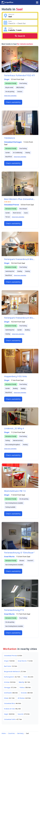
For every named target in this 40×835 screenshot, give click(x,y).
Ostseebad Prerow (11, 205)
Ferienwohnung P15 (14, 610)
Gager (6, 714)
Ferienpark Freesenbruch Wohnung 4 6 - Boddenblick (20, 259)
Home (4, 733)
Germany (20, 733)
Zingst (6, 79)
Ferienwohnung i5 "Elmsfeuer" (19, 552)
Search (21, 36)
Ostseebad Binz (9, 703)
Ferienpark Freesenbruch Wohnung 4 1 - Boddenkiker (20, 317)
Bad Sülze (7, 666)
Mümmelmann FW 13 (14, 491)
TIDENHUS (9, 138)
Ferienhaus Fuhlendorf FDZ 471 (19, 75)
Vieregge (7, 687)
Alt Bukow (21, 698)
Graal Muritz (9, 556)
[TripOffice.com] (7, 2)
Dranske (24, 693)
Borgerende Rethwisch (12, 671)
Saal (27, 733)
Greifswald (7, 693)
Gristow (6, 682)
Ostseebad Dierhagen (13, 142)
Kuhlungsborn (9, 677)
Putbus (22, 687)
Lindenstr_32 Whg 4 (14, 428)
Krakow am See (9, 709)
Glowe (6, 698)
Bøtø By (21, 682)
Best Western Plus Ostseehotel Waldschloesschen (20, 199)
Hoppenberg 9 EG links (15, 376)
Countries (11, 733)
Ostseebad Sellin (10, 719)
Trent (25, 677)
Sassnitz (20, 714)
